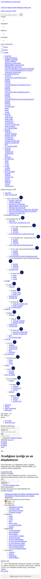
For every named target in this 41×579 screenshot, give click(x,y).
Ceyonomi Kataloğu (15, 525)
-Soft (11, 576)
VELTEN (8, 56)
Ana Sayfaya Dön (6, 472)
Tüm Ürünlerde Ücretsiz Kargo (10, 2)
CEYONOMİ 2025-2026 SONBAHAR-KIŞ (19, 99)
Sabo (10, 521)
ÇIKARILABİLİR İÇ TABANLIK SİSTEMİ (19, 68)
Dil (2, 415)
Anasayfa (12, 552)
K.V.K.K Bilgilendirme (16, 539)
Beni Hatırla (7, 438)
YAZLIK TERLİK (11, 134)
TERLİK (8, 115)
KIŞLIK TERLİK (10, 135)
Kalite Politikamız (18, 7)
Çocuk (7, 112)
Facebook (20, 510)
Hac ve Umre (13, 523)
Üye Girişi (8, 421)
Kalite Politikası (14, 557)
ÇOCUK (8, 83)
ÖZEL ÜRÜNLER (11, 58)
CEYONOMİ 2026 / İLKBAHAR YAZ (18, 85)
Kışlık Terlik (9, 119)
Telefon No (4, 430)
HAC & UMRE (10, 171)
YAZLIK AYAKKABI (12, 124)
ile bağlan (4, 442)
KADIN (7, 79)
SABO (7, 166)
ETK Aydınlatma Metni (16, 547)
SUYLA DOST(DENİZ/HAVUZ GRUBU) (19, 70)
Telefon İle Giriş (10, 422)
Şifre (2, 434)
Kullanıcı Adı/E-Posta (8, 426)
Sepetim (11, 554)
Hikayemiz (27, 7)
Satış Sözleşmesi (14, 532)
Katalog (11, 527)
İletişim (9, 7)
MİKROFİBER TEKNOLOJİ (14, 65)
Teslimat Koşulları (14, 538)
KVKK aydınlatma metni (11, 485)
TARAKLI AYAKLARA (13, 72)
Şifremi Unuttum (16, 438)
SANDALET (9, 121)
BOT (6, 144)
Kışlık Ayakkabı (10, 126)
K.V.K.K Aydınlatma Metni (17, 548)
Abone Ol (4, 483)
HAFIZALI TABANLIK (13, 63)
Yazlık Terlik (9, 117)
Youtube (18, 512)
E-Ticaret (15, 576)
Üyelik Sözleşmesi (14, 530)
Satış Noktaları (29, 496)
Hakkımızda (12, 556)
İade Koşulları (13, 534)
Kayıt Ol (11, 440)
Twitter (17, 509)
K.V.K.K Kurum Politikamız (18, 541)
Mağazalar (16, 494)
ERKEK (7, 81)
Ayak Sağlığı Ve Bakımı (16, 536)
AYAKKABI (9, 123)
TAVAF (7, 179)
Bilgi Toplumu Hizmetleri (17, 545)
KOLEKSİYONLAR (12, 74)
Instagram (20, 507)
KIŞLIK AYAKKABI (12, 143)
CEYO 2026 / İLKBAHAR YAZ (15, 78)
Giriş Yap (4, 440)
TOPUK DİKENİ (10, 61)
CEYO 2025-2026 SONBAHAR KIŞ (17, 92)
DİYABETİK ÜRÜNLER (13, 67)
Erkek (7, 110)
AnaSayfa (4, 7)
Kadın (7, 108)
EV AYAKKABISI (11, 128)
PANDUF (8, 157)
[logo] (20, 11)
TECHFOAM (9, 106)
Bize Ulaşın (4, 571)
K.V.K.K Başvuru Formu (17, 543)
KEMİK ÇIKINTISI (11, 59)
